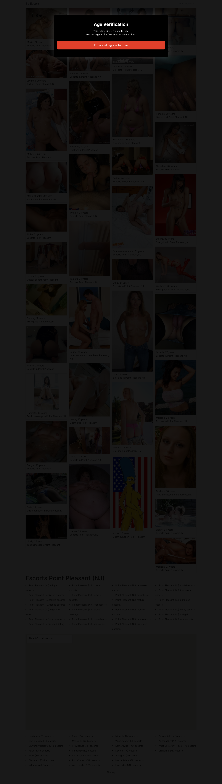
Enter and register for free (111, 45)
